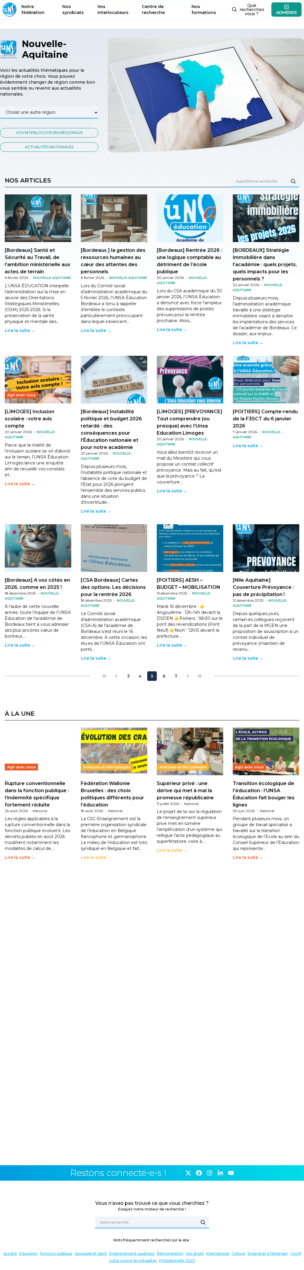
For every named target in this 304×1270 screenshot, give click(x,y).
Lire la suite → (20, 330)
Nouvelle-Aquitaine (52, 278)
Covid (295, 1253)
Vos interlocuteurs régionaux (49, 132)
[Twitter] (188, 1173)
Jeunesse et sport (91, 1253)
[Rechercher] (203, 1222)
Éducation (28, 1253)
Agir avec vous (21, 395)
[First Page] (104, 676)
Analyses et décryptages (107, 767)
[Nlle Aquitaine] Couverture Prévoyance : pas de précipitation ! (263, 587)
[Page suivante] (187, 676)
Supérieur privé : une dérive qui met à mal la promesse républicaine (185, 791)
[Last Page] (199, 676)
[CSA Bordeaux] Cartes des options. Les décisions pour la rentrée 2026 (113, 587)
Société (10, 1253)
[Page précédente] (116, 676)
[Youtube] (231, 1173)
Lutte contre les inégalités (133, 1260)
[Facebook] (199, 1173)
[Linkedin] (220, 1173)
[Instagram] (210, 1173)
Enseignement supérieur (132, 1253)
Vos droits (195, 1253)
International (217, 1253)
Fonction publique (56, 1253)
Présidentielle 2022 (177, 1260)
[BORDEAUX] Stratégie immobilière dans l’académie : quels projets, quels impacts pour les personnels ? (265, 264)
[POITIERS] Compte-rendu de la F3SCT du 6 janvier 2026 (265, 419)
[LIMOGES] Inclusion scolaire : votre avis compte (29, 419)
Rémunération (170, 1253)
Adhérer (286, 12)
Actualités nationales (49, 147)
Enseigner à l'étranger (268, 1253)
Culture (238, 1253)
